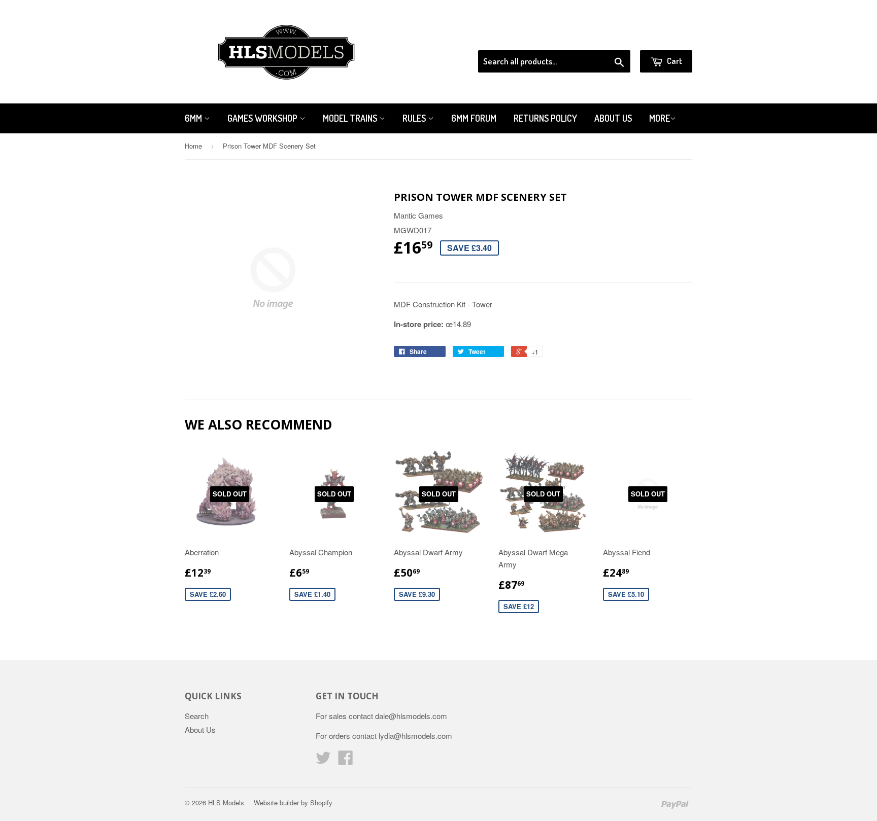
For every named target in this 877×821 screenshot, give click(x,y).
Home (193, 146)
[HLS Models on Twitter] (323, 760)
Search (197, 715)
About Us (613, 118)
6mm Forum (473, 118)
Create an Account (663, 37)
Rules (415, 118)
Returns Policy (545, 118)
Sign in (608, 37)
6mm (194, 118)
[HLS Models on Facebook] (345, 760)
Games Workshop (263, 118)
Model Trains (351, 118)
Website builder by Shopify (293, 802)
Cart (673, 60)
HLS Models (226, 802)
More (659, 118)
